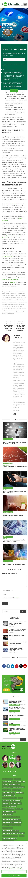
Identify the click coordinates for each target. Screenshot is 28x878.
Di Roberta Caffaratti (13, 638)
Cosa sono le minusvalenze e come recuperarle (16, 716)
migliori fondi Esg (7, 828)
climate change (7, 790)
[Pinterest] (17, 666)
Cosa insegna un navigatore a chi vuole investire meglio (13, 516)
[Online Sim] (9, 746)
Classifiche (6, 465)
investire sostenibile (8, 808)
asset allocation (7, 781)
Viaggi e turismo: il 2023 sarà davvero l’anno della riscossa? (17, 708)
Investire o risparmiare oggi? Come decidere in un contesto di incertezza (14, 443)
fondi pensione (7, 800)
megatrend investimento (9, 811)
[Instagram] (8, 666)
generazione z (16, 800)
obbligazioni (14, 836)
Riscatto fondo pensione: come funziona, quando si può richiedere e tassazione (17, 701)
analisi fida (17, 779)
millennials (6, 836)
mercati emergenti (7, 814)
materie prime (18, 808)
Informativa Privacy (9, 868)
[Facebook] (4, 666)
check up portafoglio (14, 784)
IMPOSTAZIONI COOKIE (14, 872)
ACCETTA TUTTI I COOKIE (14, 875)
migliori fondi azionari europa (11, 817)
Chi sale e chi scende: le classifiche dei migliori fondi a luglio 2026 (15, 467)
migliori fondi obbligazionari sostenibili (13, 833)
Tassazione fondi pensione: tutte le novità (17, 722)
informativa (16, 598)
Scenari (5, 440)
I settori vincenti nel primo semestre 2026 (14, 564)
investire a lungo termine (9, 806)
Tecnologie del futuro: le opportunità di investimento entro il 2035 (14, 540)
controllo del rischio (9, 792)
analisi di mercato (7, 779)
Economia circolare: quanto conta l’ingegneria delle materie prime (17, 729)
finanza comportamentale (10, 798)
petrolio (21, 836)
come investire (16, 790)
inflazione (5, 803)
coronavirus (19, 792)
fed (14, 795)
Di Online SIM (11, 626)
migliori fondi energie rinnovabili (12, 825)
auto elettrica (17, 781)
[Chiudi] (26, 843)
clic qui (5, 66)
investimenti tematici (15, 803)
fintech (21, 798)
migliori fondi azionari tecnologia (12, 822)
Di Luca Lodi (11, 632)
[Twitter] (21, 666)
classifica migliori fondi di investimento (13, 787)
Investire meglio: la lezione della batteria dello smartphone (14, 492)
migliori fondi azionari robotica (11, 819)
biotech (5, 784)
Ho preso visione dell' (11, 598)
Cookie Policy (20, 868)
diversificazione (7, 795)
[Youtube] (25, 666)
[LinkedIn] (12, 666)
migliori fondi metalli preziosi (11, 830)
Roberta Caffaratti (6, 34)
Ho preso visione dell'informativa (10, 69)
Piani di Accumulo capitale (10, 838)
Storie (4, 22)
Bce (24, 781)
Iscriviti (14, 90)
